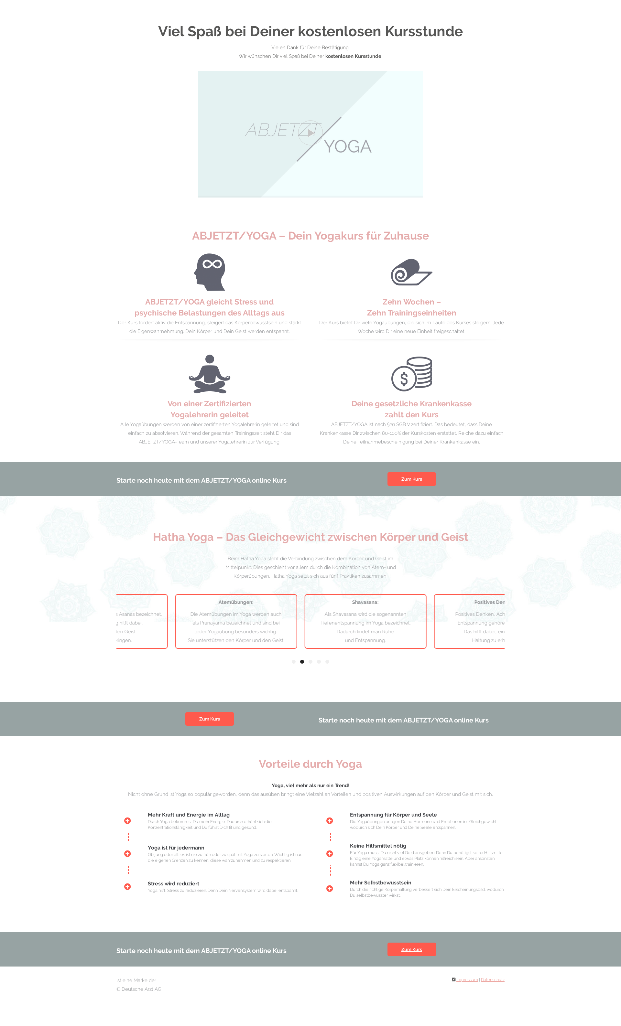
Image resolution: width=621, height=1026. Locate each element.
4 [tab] (319, 662)
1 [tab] (294, 662)
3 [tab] (310, 662)
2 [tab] (302, 662)
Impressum (467, 979)
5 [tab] (327, 662)
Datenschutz (493, 979)
